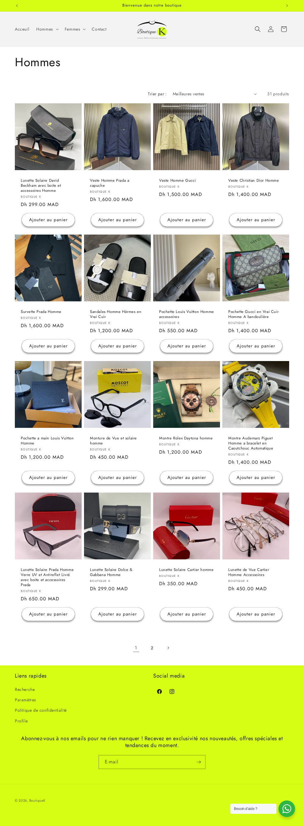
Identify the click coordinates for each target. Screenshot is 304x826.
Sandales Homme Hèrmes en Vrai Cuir (115, 314)
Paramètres (25, 700)
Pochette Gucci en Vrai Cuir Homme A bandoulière (253, 314)
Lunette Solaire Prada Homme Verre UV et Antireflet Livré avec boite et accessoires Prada (47, 577)
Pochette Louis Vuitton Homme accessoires (186, 314)
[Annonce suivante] (287, 5)
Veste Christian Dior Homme (253, 180)
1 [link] (136, 647)
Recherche (25, 689)
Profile (21, 721)
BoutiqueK (37, 800)
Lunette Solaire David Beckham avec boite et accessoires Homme (41, 185)
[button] (47, 29)
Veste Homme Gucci (177, 180)
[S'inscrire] (198, 762)
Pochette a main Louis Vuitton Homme (47, 441)
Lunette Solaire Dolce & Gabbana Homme (111, 572)
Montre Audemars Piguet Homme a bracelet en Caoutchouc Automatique (250, 443)
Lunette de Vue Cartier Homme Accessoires (248, 572)
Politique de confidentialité (41, 710)
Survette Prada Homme (41, 311)
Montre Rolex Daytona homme (186, 438)
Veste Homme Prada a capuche (109, 183)
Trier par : (157, 94)
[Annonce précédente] (16, 5)
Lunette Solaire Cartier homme (186, 569)
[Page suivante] (168, 647)
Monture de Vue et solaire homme (113, 441)
